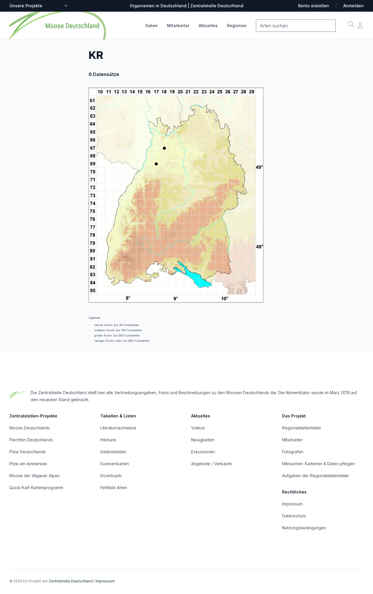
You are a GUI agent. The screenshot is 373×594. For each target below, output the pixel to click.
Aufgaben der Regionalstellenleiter (315, 475)
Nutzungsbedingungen (304, 527)
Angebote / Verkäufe (211, 463)
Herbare (108, 439)
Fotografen (292, 451)
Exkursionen (203, 451)
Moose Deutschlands (29, 427)
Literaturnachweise (118, 427)
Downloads (111, 475)
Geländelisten (113, 451)
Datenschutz (294, 515)
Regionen (237, 25)
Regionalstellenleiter (301, 427)
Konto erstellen (313, 5)
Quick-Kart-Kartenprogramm (36, 487)
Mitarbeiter (178, 25)
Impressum (292, 503)
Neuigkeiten (202, 439)
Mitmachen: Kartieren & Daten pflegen (318, 463)
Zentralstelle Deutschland (71, 581)
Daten (151, 25)
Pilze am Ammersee (28, 463)
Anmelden (353, 5)
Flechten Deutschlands (31, 439)
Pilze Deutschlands (27, 451)
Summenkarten (114, 463)
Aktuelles (208, 25)
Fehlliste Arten (113, 487)
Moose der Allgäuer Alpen (34, 475)
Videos (198, 427)
